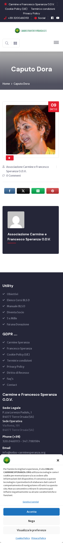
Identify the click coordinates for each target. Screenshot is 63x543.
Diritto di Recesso (18, 372)
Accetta (31, 511)
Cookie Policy (23, 538)
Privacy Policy (38, 538)
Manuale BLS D (16, 306)
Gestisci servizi (31, 501)
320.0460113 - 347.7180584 (21, 441)
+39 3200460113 (18, 18)
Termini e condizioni (43, 9)
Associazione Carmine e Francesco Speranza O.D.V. (27, 169)
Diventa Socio (15, 312)
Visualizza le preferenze (31, 530)
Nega (31, 521)
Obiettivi (12, 294)
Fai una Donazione (18, 324)
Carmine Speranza (18, 342)
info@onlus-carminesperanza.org (24, 452)
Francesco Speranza (19, 348)
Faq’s (10, 378)
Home (6, 83)
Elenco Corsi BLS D (18, 300)
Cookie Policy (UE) (16, 9)
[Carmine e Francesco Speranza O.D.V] (31, 30)
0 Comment (13, 175)
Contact (12, 384)
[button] (58, 460)
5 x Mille (12, 318)
